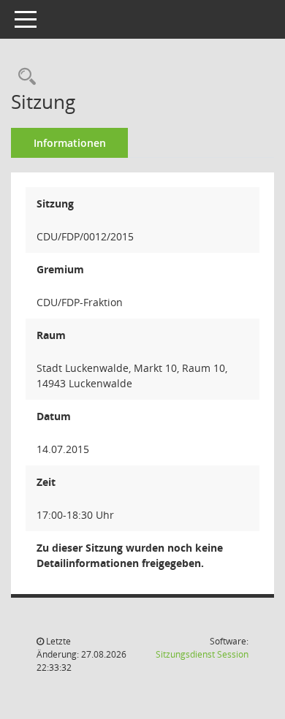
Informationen (70, 143)
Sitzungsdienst (202, 654)
